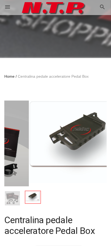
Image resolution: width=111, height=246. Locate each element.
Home (9, 76)
